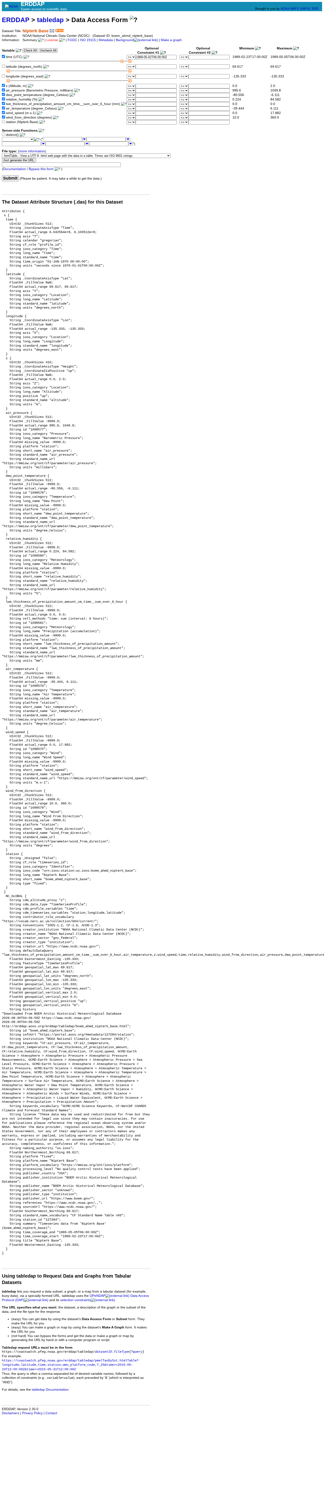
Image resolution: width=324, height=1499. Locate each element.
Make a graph (171, 40)
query (137, 1352)
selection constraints (75, 1300)
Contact (51, 1413)
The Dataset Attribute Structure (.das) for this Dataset (62, 202)
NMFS (294, 8)
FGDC (72, 40)
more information (32, 151)
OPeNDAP (97, 1296)
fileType (121, 1352)
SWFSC (305, 8)
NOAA (285, 8)
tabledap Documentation (50, 1389)
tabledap (50, 20)
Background (125, 40)
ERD (315, 8)
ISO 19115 (88, 40)
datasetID (103, 1352)
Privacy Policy (32, 1413)
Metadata (106, 40)
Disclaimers (10, 1413)
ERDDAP (15, 20)
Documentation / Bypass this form (28, 169)
